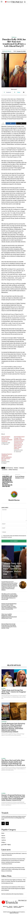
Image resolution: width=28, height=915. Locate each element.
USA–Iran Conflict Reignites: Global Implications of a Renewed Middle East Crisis (9, 616)
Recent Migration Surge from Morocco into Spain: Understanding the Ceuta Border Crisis (8, 626)
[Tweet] (21, 123)
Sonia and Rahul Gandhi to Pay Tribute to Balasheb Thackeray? (6, 439)
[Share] (11, 123)
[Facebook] (3, 823)
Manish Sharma (7, 51)
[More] (23, 92)
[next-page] (24, 548)
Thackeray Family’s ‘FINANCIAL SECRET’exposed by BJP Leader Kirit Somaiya (6, 457)
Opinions (14, 37)
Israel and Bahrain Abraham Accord (19, 477)
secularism (4, 469)
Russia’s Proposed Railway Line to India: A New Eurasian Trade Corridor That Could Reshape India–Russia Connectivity (9, 606)
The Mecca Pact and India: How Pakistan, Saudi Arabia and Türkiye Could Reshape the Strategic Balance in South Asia (9, 596)
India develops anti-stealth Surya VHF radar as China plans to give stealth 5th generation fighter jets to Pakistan (13, 888)
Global (3, 688)
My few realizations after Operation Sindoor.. (12, 894)
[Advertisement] (14, 19)
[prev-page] (21, 548)
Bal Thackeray (9, 467)
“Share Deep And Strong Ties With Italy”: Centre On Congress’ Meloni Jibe (12, 568)
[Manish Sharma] (14, 494)
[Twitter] (7, 823)
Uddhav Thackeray (13, 469)
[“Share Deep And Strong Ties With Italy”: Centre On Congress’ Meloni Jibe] (14, 678)
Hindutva (16, 467)
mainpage (21, 467)
